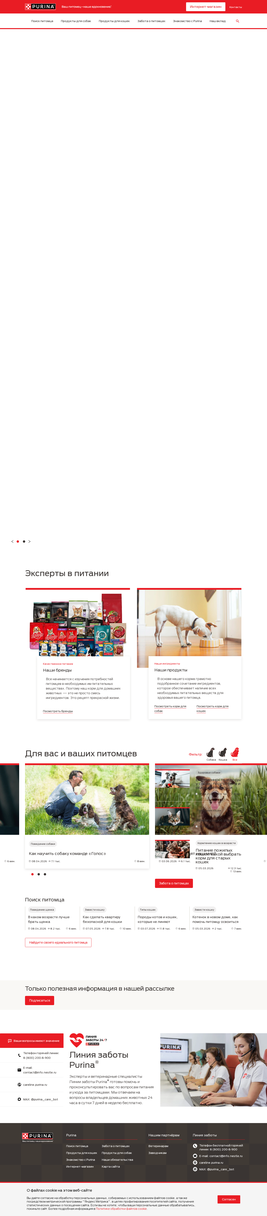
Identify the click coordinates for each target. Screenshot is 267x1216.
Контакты (235, 7)
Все (235, 759)
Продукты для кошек (114, 21)
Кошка (223, 759)
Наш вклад (218, 21)
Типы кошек (148, 909)
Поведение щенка (42, 909)
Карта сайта (111, 1166)
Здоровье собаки (209, 772)
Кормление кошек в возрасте (217, 843)
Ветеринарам (158, 1146)
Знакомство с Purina (187, 21)
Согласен (229, 1199)
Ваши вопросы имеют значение (36, 1040)
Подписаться (39, 1000)
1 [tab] (32, 874)
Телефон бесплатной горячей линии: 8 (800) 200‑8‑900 (221, 1147)
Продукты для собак (76, 21)
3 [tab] (45, 874)
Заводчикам (158, 1152)
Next (29, 541)
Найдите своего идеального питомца (58, 942)
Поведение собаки (43, 843)
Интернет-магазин (205, 6)
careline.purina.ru (35, 1084)
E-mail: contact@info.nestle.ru (221, 1156)
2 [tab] (39, 874)
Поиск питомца (42, 21)
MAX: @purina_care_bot (40, 1099)
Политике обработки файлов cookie (121, 1208)
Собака (211, 759)
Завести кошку (95, 909)
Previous (12, 541)
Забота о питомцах (151, 21)
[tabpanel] (87, 817)
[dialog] (133, 1199)
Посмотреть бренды (58, 711)
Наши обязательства (117, 1159)
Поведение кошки (209, 810)
